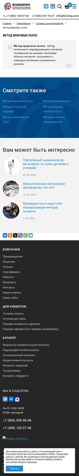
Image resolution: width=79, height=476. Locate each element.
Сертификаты (11, 271)
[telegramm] (46, 6)
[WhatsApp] (25, 235)
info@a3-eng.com (67, 16)
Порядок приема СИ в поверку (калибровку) (31, 329)
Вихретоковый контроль (18, 360)
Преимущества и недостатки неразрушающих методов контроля (42, 207)
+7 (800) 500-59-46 (17, 420)
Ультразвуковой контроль (19, 355)
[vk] (11, 399)
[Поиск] (59, 6)
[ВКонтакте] (5, 235)
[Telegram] (30, 235)
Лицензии (9, 261)
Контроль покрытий (15, 365)
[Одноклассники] (10, 235)
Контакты (9, 287)
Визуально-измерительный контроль (26, 344)
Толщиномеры (12, 370)
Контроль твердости (15, 375)
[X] (15, 235)
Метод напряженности (57, 101)
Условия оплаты (13, 313)
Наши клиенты (12, 292)
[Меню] (74, 6)
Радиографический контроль (21, 350)
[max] (52, 6)
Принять (14, 468)
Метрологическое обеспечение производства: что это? (44, 186)
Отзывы (8, 266)
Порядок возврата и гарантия (21, 323)
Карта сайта (10, 297)
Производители (12, 256)
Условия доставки (14, 318)
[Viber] (20, 235)
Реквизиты (9, 282)
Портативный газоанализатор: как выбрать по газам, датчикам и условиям (46, 164)
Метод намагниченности (18, 101)
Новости (8, 277)
